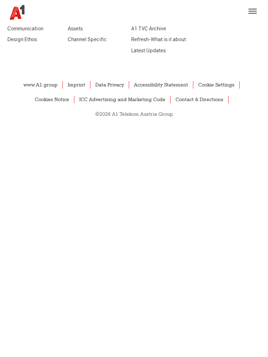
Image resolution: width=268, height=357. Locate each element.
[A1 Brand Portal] (14, 12)
